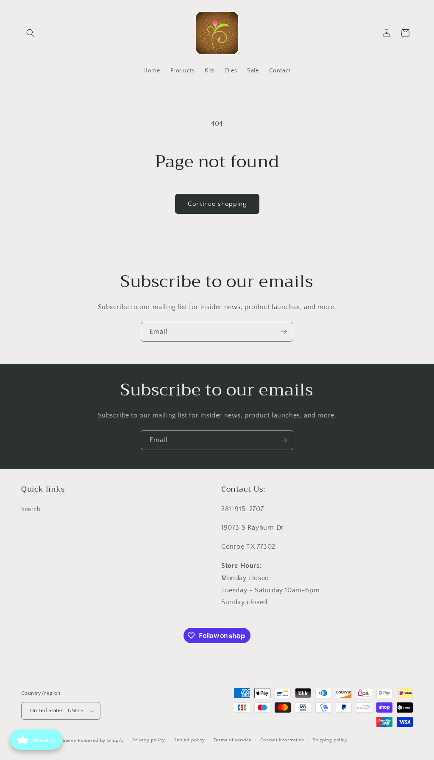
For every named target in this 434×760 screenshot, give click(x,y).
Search (31, 509)
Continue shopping (217, 203)
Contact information (282, 740)
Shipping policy (330, 740)
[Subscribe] (283, 332)
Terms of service (233, 740)
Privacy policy (148, 740)
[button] (30, 33)
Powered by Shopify (101, 740)
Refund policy (189, 740)
